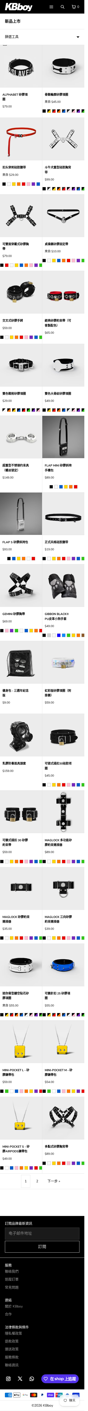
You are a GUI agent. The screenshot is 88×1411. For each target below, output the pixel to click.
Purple (36, 1091)
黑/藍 (64, 111)
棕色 (83, 635)
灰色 (49, 635)
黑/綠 (83, 111)
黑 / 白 (4, 410)
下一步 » (53, 1181)
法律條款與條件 (17, 1327)
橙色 (19, 184)
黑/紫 (78, 111)
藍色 (38, 184)
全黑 (44, 189)
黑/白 (68, 111)
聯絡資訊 (12, 1365)
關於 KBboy (14, 1306)
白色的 (68, 1015)
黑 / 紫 (33, 410)
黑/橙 (59, 111)
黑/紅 (54, 111)
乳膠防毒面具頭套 (14, 764)
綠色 (41, 265)
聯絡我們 (12, 1271)
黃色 (14, 184)
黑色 (44, 111)
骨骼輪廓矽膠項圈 (56, 95)
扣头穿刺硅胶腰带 (14, 167)
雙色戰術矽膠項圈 (14, 394)
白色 (9, 184)
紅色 (23, 184)
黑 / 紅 (23, 410)
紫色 (33, 184)
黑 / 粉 (38, 410)
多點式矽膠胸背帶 (56, 1147)
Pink (21, 1091)
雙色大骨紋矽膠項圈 (58, 394)
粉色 (28, 184)
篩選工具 (12, 36)
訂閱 (42, 1246)
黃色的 (49, 1015)
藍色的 (64, 1015)
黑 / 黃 (14, 410)
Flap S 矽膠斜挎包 (15, 542)
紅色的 (54, 1015)
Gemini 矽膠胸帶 (13, 614)
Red (41, 1091)
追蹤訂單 (12, 1279)
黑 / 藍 (19, 410)
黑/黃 (49, 111)
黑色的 (44, 1015)
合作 (8, 1314)
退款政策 (12, 1341)
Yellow (31, 1091)
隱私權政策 (13, 1333)
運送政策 (12, 1349)
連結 (8, 1300)
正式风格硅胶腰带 (56, 542)
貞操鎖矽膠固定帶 (56, 244)
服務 (8, 1265)
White (11, 1091)
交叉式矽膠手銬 (12, 321)
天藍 (64, 635)
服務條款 (12, 1357)
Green (7, 1091)
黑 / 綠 (28, 410)
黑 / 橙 (9, 410)
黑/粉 (73, 111)
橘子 (59, 1015)
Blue (16, 1091)
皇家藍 (59, 635)
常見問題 (12, 1287)
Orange (26, 1091)
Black (2, 1091)
